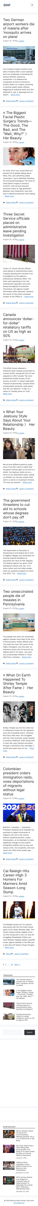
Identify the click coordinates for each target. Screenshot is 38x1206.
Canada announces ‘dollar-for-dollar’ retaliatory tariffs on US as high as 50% (18, 325)
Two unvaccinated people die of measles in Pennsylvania (18, 597)
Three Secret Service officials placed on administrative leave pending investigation (16, 224)
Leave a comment (26, 101)
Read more (15, 95)
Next (17, 965)
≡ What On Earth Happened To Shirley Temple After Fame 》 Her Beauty (18, 683)
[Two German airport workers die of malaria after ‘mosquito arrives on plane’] (8, 980)
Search (29, 1032)
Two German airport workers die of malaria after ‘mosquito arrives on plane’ (18, 28)
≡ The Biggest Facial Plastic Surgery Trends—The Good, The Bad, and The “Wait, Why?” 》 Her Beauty (17, 125)
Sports (8, 954)
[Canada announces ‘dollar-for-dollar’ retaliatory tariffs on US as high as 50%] (8, 1015)
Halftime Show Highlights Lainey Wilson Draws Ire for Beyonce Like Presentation (24, 1166)
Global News (11, 101)
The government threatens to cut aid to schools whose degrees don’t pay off (16, 508)
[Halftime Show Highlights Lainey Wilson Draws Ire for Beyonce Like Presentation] (8, 1163)
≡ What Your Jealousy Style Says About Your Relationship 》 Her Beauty (19, 420)
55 (12, 965)
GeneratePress (19, 1203)
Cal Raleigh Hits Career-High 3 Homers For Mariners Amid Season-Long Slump (16, 881)
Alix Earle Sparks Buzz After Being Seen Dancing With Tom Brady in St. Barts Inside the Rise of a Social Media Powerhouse (25, 1150)
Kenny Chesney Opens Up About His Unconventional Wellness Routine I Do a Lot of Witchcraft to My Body (25, 1136)
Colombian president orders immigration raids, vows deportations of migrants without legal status (18, 781)
